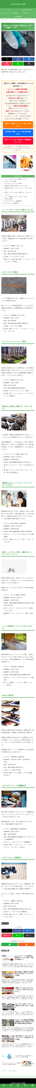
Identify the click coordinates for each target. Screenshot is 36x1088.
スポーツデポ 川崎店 (10, 181)
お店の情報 (5, 923)
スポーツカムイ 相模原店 (11, 203)
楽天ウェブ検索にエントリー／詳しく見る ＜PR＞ (18, 125)
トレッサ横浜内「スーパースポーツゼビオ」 (16, 196)
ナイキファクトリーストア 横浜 (13, 183)
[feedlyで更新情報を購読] (9, 944)
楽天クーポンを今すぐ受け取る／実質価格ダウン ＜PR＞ (18, 141)
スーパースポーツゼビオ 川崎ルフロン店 (15, 179)
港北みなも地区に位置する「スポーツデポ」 (16, 185)
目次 (15, 176)
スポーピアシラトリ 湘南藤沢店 (13, 201)
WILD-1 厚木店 (9, 199)
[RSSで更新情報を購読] (26, 944)
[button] (29, 64)
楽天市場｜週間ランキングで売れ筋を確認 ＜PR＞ (18, 133)
